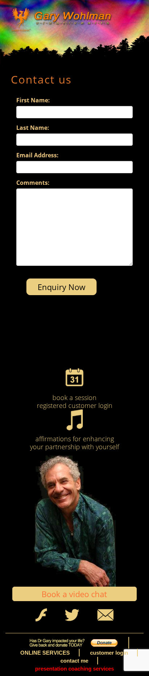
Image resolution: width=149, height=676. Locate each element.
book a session (74, 397)
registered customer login (74, 405)
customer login (109, 653)
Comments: (33, 183)
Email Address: (37, 155)
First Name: (33, 100)
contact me (74, 661)
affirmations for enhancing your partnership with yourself (74, 442)
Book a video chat (74, 593)
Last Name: (32, 128)
